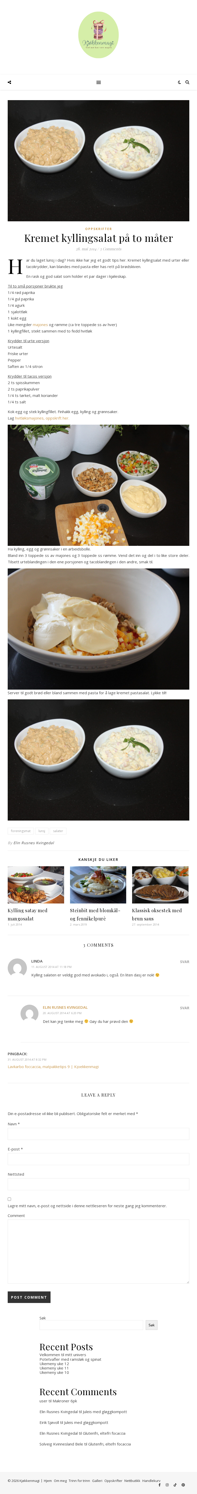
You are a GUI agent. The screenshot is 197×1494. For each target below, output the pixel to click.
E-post (15, 1149)
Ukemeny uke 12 (54, 1363)
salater (58, 831)
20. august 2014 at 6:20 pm (62, 1013)
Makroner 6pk (65, 1400)
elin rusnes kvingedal (65, 1007)
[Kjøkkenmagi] (98, 35)
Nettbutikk (132, 1480)
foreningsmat (21, 831)
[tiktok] (175, 1485)
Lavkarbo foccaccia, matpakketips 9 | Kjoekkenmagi (53, 1066)
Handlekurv (151, 1480)
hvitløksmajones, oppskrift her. (42, 418)
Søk (43, 1317)
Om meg (60, 1480)
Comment (16, 1215)
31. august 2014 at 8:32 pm (27, 1059)
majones (41, 324)
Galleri (97, 1480)
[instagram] (167, 1485)
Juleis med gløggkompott (105, 1411)
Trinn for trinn (79, 1480)
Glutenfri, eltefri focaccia (104, 1433)
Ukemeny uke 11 (54, 1368)
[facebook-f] (160, 1485)
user (43, 1400)
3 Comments (110, 248)
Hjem (48, 1480)
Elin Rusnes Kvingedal (33, 842)
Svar (184, 961)
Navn (14, 1123)
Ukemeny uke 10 (54, 1372)
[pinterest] (183, 1485)
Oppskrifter (98, 229)
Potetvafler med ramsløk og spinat (70, 1359)
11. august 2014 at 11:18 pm (51, 967)
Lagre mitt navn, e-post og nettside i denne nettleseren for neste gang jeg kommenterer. (87, 1205)
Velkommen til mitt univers (63, 1354)
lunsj (41, 831)
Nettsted (16, 1174)
